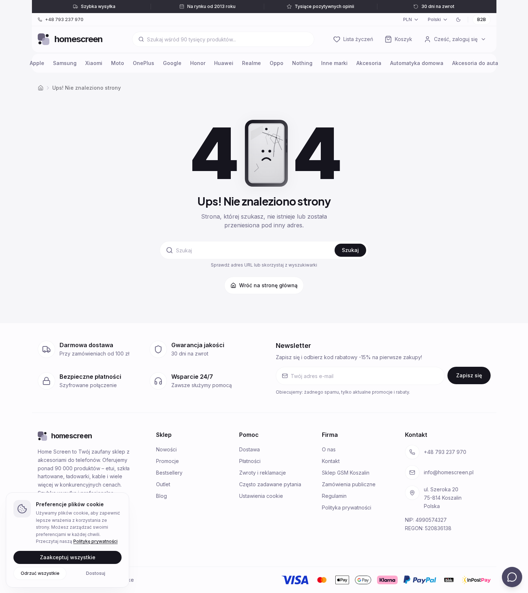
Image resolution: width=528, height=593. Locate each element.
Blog (161, 496)
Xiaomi (93, 63)
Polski (434, 19)
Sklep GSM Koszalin (345, 473)
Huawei (223, 63)
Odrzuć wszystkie (40, 573)
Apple (37, 63)
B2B (481, 19)
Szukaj (350, 250)
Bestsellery (169, 473)
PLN (407, 19)
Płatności (250, 461)
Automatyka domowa (416, 63)
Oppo (276, 63)
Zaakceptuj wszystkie (67, 557)
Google (172, 63)
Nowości (166, 449)
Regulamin (334, 496)
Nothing (302, 63)
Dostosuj (95, 573)
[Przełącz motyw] (458, 20)
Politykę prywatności (95, 541)
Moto (117, 63)
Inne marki (334, 63)
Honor (197, 63)
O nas (329, 449)
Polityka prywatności (346, 507)
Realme (251, 63)
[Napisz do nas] (512, 577)
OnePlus (143, 63)
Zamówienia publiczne (349, 484)
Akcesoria (368, 63)
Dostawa (249, 449)
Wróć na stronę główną (268, 285)
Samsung (65, 63)
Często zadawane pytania (270, 484)
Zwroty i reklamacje (262, 473)
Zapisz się (469, 375)
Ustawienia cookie (261, 496)
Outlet (163, 484)
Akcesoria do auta (475, 63)
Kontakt (331, 461)
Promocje (167, 461)
